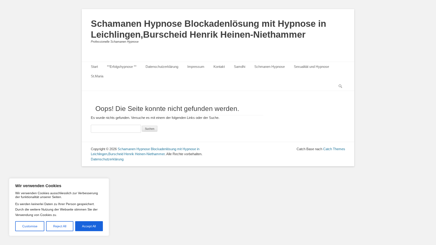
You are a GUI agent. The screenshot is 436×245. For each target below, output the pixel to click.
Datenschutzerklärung (162, 67)
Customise (29, 226)
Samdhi (239, 67)
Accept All (89, 226)
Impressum (195, 67)
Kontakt (219, 67)
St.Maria (97, 76)
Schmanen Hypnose (269, 67)
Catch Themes (334, 149)
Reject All (59, 226)
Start (94, 67)
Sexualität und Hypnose (311, 67)
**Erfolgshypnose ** (121, 67)
